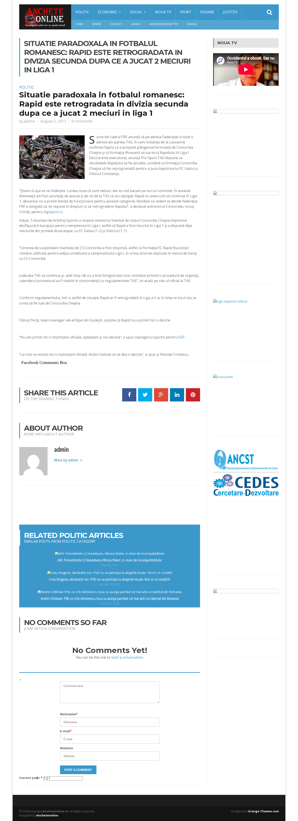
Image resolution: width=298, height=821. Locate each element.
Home (79, 24)
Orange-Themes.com (263, 811)
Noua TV (163, 11)
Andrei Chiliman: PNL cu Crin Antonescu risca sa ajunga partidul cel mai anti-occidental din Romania (110, 598)
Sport (186, 11)
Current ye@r (31, 777)
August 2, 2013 (53, 121)
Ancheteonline (47, 815)
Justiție (230, 11)
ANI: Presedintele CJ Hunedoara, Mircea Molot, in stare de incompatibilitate (109, 560)
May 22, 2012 (109, 565)
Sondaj (192, 24)
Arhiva (135, 24)
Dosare (207, 11)
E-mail (66, 731)
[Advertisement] (109, 505)
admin (29, 121)
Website (66, 748)
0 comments (82, 121)
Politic (82, 11)
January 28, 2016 (109, 584)
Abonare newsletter (163, 24)
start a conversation (127, 657)
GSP (181, 337)
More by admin (66, 460)
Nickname (69, 714)
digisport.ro (53, 211)
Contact (116, 24)
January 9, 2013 (109, 603)
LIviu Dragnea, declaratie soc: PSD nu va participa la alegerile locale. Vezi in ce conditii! (109, 579)
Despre (96, 24)
